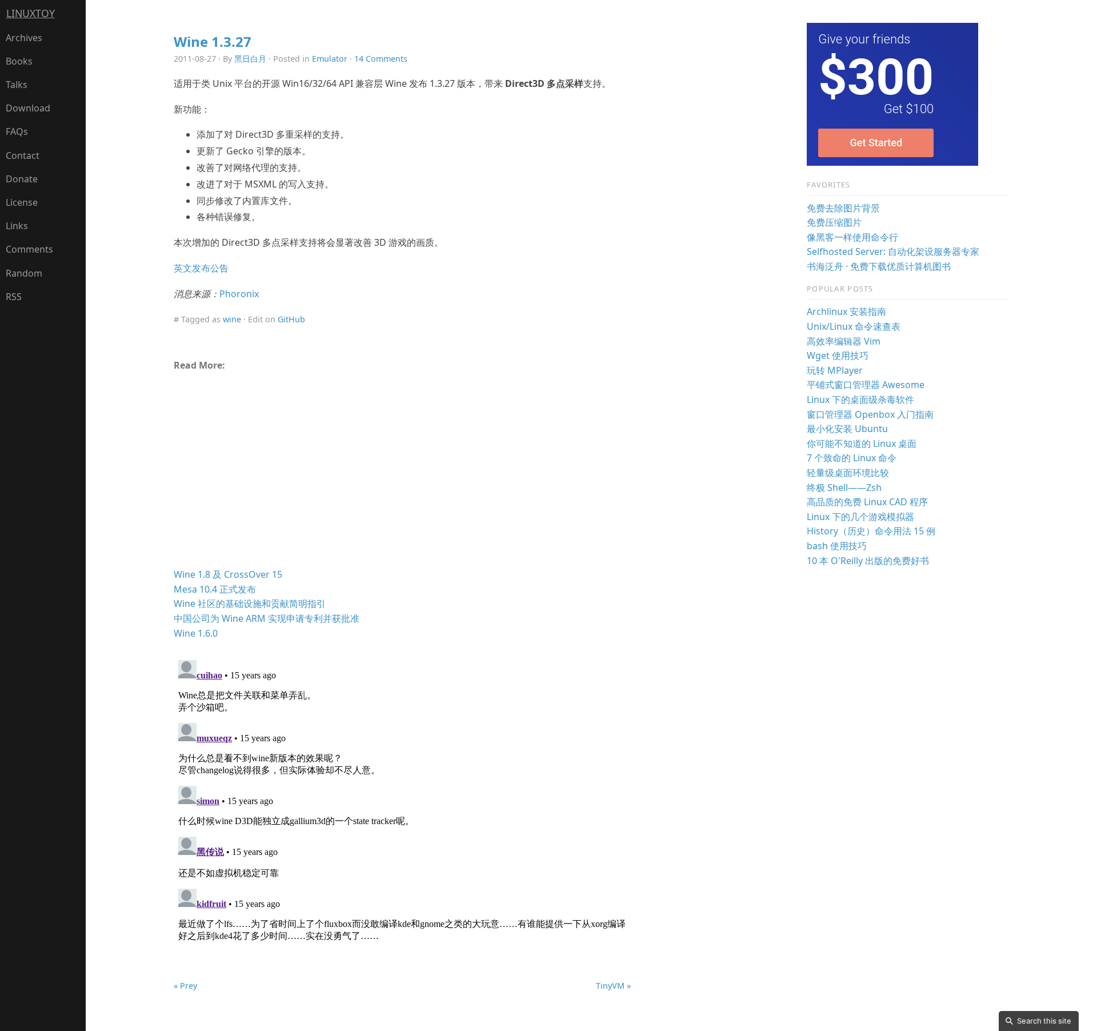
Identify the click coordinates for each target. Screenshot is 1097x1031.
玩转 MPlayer (835, 370)
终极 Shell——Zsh (844, 487)
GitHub (291, 319)
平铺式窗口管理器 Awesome (865, 384)
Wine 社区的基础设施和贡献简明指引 (250, 603)
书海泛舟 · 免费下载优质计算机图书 (879, 266)
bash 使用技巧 (837, 546)
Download (28, 108)
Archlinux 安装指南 (846, 311)
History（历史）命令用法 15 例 (871, 531)
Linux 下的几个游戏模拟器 (860, 516)
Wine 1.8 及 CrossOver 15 (228, 574)
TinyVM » (613, 985)
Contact (22, 155)
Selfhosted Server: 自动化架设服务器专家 (893, 251)
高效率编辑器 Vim (843, 341)
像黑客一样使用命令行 (852, 237)
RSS (14, 296)
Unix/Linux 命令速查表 (853, 326)
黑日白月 (250, 58)
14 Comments (380, 58)
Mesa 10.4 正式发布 (215, 589)
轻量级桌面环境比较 (848, 472)
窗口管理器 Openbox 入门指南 (870, 414)
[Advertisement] (402, 474)
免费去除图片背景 (843, 208)
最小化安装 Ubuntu (847, 428)
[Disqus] (402, 798)
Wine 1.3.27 (212, 41)
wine (232, 319)
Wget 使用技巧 (837, 355)
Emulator (329, 58)
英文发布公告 (201, 268)
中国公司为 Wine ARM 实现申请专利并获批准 (266, 618)
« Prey (185, 985)
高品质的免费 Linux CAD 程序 (867, 501)
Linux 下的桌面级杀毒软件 (860, 399)
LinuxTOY (30, 13)
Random (24, 273)
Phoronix (239, 293)
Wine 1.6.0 (196, 633)
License (22, 202)
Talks (16, 84)
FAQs (17, 131)
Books (19, 61)
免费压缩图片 (834, 222)
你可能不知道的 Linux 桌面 (861, 443)
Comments (29, 249)
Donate (22, 179)
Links (17, 225)
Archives (24, 37)
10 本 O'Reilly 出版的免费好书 (868, 560)
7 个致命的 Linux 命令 (851, 457)
